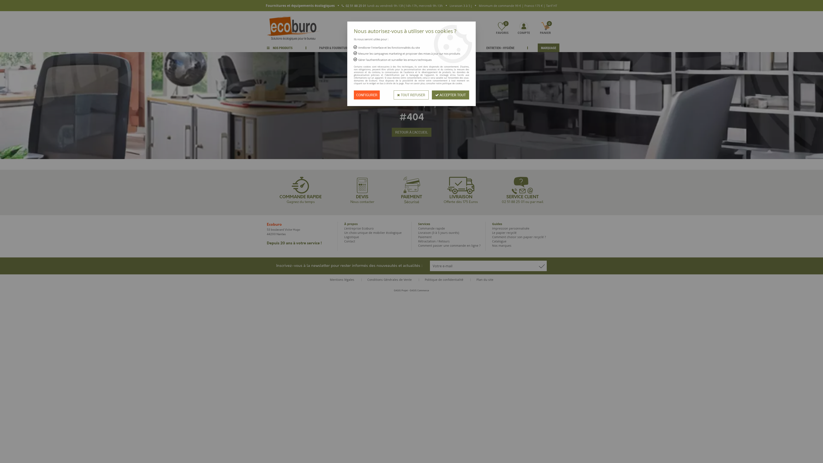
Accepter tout (452, 95)
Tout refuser (412, 95)
